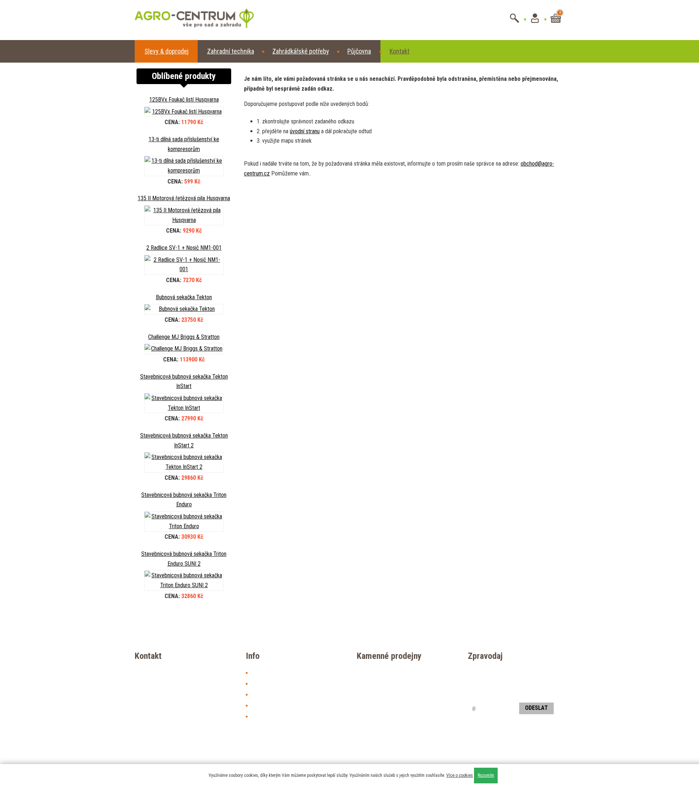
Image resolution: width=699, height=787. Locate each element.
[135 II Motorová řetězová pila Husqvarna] (184, 215)
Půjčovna (359, 51)
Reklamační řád (269, 716)
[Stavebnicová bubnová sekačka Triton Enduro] (184, 521)
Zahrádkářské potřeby (300, 51)
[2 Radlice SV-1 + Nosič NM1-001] (184, 265)
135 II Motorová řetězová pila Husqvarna (184, 198)
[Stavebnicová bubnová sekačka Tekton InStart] (184, 403)
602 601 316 (422, 705)
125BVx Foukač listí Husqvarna (184, 99)
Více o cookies (459, 775)
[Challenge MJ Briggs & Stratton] (184, 349)
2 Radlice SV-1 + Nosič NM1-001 (184, 247)
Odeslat (536, 707)
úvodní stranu (305, 131)
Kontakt (400, 51)
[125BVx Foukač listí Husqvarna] (184, 112)
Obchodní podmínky (274, 705)
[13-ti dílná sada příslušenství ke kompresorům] (184, 166)
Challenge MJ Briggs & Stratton (184, 336)
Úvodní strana (267, 672)
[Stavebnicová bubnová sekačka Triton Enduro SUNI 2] (184, 580)
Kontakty (262, 683)
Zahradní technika (230, 51)
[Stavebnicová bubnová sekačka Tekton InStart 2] (184, 462)
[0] (556, 24)
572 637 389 (382, 705)
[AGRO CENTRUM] (184, 20)
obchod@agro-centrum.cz (179, 681)
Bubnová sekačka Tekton (184, 297)
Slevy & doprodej (167, 51)
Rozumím (486, 775)
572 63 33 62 (383, 754)
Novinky (260, 694)
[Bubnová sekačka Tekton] (184, 309)
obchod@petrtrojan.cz (396, 716)
